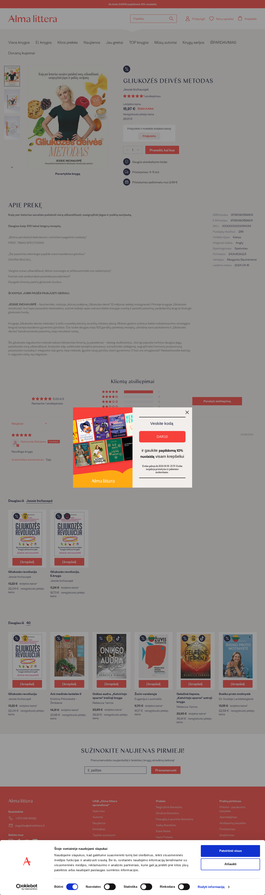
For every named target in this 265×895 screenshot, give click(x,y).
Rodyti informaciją (211, 887)
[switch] (110, 886)
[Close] (187, 412)
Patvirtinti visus (230, 850)
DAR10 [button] (162, 436)
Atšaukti (230, 864)
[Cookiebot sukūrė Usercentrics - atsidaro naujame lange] (27, 887)
